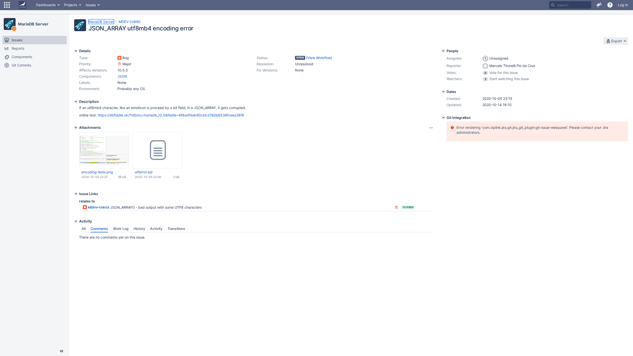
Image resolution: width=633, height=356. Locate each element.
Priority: (85, 64)
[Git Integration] (443, 117)
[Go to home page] (22, 5)
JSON (122, 76)
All (84, 228)
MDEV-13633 (98, 207)
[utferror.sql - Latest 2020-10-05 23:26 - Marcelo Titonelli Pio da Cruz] (157, 150)
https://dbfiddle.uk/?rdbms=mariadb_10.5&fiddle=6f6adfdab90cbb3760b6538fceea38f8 (171, 115)
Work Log (121, 228)
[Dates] (443, 91)
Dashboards (46, 5)
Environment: (89, 89)
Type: (83, 58)
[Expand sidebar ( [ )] (61, 351)
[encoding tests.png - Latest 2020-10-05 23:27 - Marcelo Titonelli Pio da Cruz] (104, 150)
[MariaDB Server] (10, 24)
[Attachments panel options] (431, 128)
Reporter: (454, 66)
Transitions (176, 228)
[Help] (610, 5)
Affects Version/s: (93, 70)
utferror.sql (143, 172)
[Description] (76, 101)
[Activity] (76, 221)
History (139, 228)
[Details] (76, 51)
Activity (156, 228)
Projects (70, 5)
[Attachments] (76, 127)
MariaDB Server (33, 24)
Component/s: (90, 76)
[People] (443, 51)
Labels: (85, 82)
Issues (91, 5)
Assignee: (454, 58)
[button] (6, 5)
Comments (99, 228)
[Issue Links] (76, 194)
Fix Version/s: (267, 70)
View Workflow (319, 58)
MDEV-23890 (129, 22)
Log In (623, 5)
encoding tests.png (97, 172)
